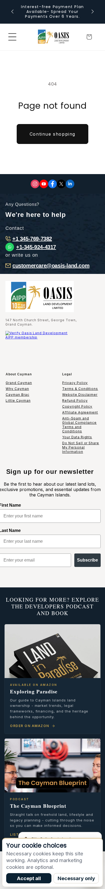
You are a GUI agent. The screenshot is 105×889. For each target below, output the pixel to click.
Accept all (29, 878)
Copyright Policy (77, 406)
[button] (12, 36)
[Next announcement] (93, 11)
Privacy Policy (75, 383)
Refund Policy (75, 400)
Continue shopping (52, 134)
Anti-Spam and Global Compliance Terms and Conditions (79, 424)
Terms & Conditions (80, 389)
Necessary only (76, 878)
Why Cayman (17, 389)
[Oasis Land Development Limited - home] (52, 37)
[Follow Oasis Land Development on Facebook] (52, 183)
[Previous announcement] (12, 11)
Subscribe (87, 560)
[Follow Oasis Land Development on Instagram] (35, 183)
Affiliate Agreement (80, 412)
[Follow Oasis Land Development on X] (61, 183)
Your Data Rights (77, 437)
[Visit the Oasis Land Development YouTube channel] (43, 183)
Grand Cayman (19, 383)
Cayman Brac (17, 395)
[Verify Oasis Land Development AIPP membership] (39, 348)
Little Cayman (18, 400)
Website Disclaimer (79, 395)
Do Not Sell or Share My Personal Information (80, 447)
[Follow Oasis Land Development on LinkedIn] (70, 183)
